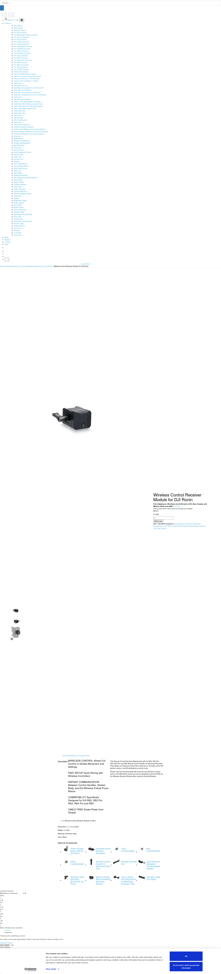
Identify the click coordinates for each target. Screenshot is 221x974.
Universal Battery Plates (22, 198)
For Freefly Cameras (21, 49)
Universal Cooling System (23, 226)
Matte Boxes (18, 143)
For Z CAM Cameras (21, 74)
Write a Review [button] (171, 901)
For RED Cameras (20, 67)
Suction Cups (18, 228)
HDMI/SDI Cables (20, 205)
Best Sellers (18, 30)
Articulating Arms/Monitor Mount (25, 182)
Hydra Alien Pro (19, 118)
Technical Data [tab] (84, 760)
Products (8, 28)
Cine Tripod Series (20, 168)
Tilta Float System (20, 124)
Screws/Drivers (19, 230)
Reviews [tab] (46, 918)
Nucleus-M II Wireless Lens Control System (29, 134)
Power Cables (19, 207)
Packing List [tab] (74, 760)
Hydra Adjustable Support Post (25, 113)
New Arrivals (18, 32)
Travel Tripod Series (21, 170)
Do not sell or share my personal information (186, 966)
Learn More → (86, 268)
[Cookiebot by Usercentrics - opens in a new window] (30, 969)
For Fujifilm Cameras (21, 46)
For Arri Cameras (20, 37)
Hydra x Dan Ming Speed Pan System (27, 106)
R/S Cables (18, 210)
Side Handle (18, 184)
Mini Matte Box (19, 150)
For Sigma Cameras (21, 69)
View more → (19, 88)
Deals (7, 249)
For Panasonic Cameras (23, 65)
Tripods (16, 166)
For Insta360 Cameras (22, 53)
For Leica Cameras (21, 60)
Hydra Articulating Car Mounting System (28, 111)
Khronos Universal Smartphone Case (27, 81)
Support (7, 244)
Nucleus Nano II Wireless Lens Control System (31, 136)
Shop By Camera (20, 35)
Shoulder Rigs (19, 216)
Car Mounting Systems (22, 104)
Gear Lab (17, 175)
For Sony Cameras (21, 72)
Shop (8, 271)
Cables (16, 203)
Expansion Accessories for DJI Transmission (30, 99)
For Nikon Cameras (21, 62)
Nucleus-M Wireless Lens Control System (29, 138)
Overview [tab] (65, 760)
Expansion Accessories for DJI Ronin (27, 97)
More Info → (177, 509)
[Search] (2, 10)
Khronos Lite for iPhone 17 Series (26, 85)
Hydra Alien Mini (20, 115)
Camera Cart (18, 164)
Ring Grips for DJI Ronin (23, 95)
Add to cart (158, 527)
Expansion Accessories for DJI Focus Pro (29, 92)
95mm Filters (18, 159)
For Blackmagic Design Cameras (26, 39)
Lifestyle (17, 235)
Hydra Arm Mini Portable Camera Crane (28, 108)
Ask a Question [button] (151, 901)
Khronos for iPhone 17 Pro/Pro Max (27, 83)
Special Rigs (18, 122)
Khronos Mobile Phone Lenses (25, 78)
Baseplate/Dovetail (20, 180)
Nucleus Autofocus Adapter (24, 131)
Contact (7, 246)
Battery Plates (19, 187)
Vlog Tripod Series (20, 173)
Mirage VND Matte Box (22, 147)
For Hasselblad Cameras (23, 51)
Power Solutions (20, 193)
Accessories (18, 223)
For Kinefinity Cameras (22, 58)
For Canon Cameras (21, 42)
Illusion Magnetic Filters (22, 157)
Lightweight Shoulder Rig (23, 219)
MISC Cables (18, 212)
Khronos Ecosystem (21, 76)
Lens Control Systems (22, 129)
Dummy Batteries (20, 214)
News (7, 242)
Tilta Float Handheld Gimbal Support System (189, 532)
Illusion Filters (19, 154)
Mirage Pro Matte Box (22, 145)
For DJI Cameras (20, 44)
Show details (51, 969)
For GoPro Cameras (21, 55)
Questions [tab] (60, 918)
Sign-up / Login (13, 24)
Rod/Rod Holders (20, 189)
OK (186, 956)
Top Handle (18, 177)
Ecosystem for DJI (20, 90)
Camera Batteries (20, 196)
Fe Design (17, 237)
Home (2, 271)
